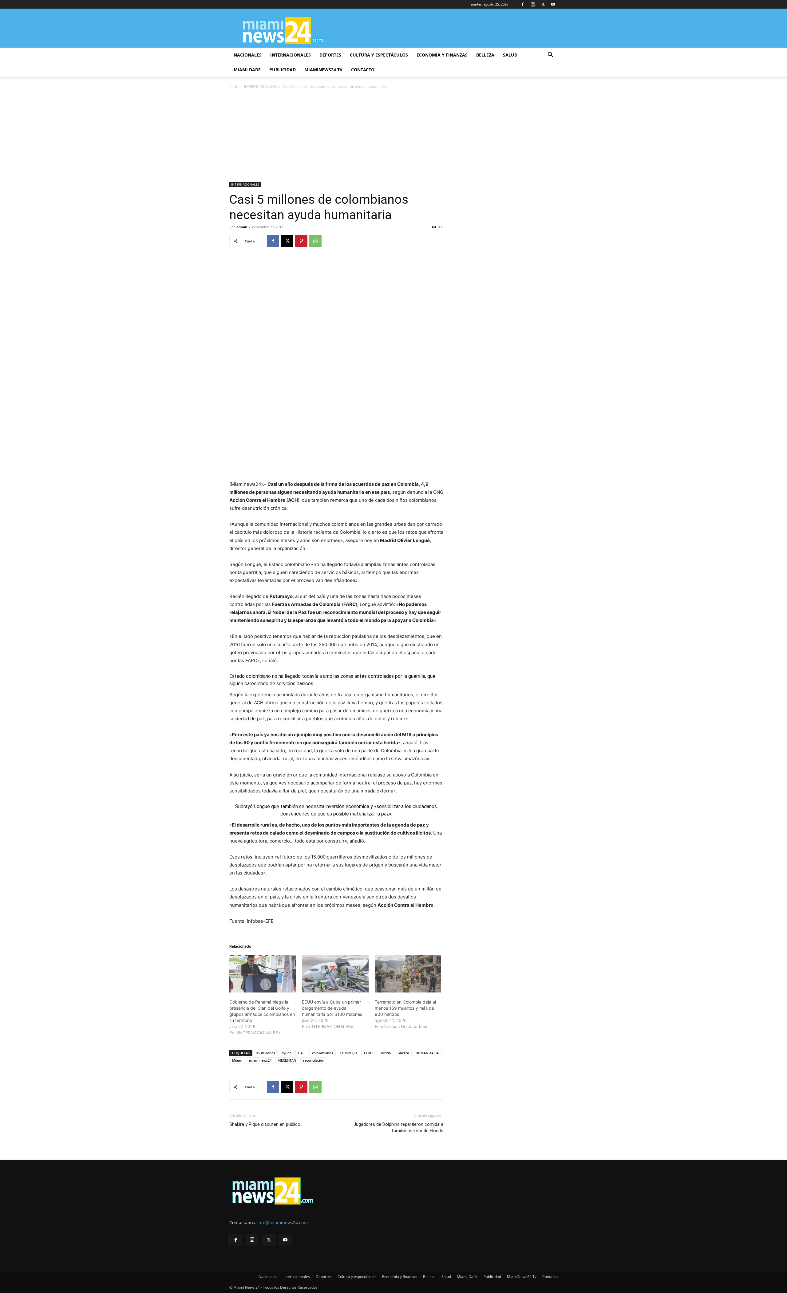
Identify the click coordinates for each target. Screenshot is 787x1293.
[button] (550, 55)
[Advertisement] (393, 136)
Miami (237, 1060)
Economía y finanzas (442, 55)
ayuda (286, 1053)
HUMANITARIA (427, 1053)
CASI (301, 1053)
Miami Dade (247, 70)
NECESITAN (287, 1060)
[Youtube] (553, 4)
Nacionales (248, 55)
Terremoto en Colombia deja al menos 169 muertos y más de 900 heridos (405, 1008)
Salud (510, 55)
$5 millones (265, 1053)
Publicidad (282, 70)
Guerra (403, 1053)
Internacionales (290, 55)
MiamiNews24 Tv (323, 70)
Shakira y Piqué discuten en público (264, 1124)
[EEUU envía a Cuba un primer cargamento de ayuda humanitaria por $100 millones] (335, 974)
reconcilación (313, 1060)
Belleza (485, 55)
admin (241, 227)
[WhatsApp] (315, 241)
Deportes (330, 55)
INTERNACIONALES (260, 86)
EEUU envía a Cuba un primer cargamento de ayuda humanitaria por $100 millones (332, 1008)
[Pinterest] (301, 241)
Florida (385, 1053)
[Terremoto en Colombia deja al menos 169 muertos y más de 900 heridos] (408, 974)
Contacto (362, 70)
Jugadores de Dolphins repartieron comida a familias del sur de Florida (398, 1128)
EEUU (368, 1053)
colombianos (322, 1053)
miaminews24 (260, 1060)
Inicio (233, 86)
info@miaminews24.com (282, 1222)
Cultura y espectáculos (379, 55)
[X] (543, 4)
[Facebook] (522, 4)
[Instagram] (532, 4)
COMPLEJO (348, 1053)
